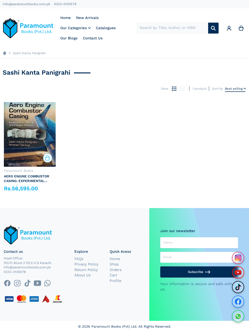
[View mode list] (182, 89)
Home (115, 259)
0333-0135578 (65, 4)
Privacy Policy (86, 264)
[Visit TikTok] (238, 287)
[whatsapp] (47, 283)
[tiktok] (27, 283)
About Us (82, 275)
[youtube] (37, 283)
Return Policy (86, 270)
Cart (113, 275)
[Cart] (241, 28)
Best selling (234, 88)
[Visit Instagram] (238, 258)
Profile (115, 281)
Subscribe (195, 272)
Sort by (217, 88)
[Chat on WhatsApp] (238, 316)
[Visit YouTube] (238, 272)
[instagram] (17, 283)
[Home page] (4, 53)
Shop (114, 264)
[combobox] (172, 28)
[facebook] (7, 283)
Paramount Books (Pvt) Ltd (113, 326)
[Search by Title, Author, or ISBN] (213, 28)
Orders (116, 270)
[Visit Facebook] (238, 302)
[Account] (229, 28)
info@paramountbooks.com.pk (26, 4)
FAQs (78, 259)
